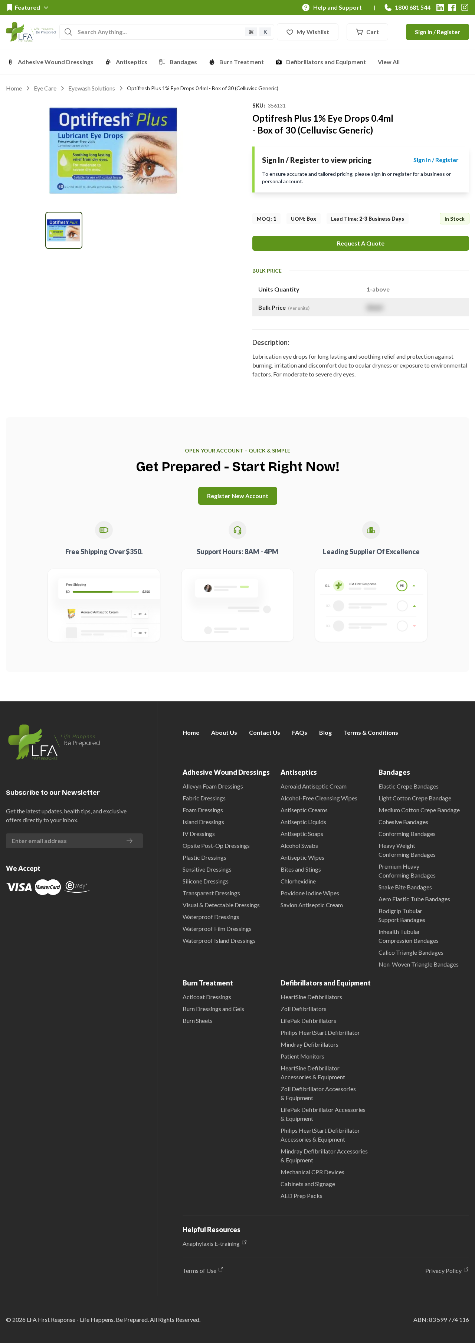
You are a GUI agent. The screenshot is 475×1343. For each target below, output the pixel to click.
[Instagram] (464, 7)
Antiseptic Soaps (302, 833)
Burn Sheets (198, 1020)
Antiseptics (131, 61)
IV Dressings (199, 833)
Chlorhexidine (298, 881)
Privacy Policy (443, 1270)
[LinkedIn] (440, 7)
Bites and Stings (301, 869)
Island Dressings (203, 821)
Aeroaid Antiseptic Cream (314, 786)
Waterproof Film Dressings (217, 928)
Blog (325, 732)
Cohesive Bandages (403, 821)
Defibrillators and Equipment (326, 61)
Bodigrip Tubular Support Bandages (402, 915)
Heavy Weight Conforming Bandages (407, 850)
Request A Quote (360, 243)
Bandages (183, 61)
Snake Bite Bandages (405, 887)
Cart (372, 31)
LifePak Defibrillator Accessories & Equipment (323, 1114)
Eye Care (45, 88)
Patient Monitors (302, 1056)
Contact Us (264, 732)
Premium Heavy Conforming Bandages (407, 871)
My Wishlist (313, 31)
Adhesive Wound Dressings (56, 61)
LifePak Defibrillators (308, 1020)
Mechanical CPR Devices (312, 1171)
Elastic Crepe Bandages (409, 786)
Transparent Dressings (211, 892)
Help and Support (337, 7)
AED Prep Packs (301, 1195)
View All (389, 61)
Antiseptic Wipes (302, 857)
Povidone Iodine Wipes (310, 892)
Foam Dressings (203, 809)
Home (14, 88)
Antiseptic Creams (304, 809)
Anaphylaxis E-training (211, 1243)
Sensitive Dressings (207, 869)
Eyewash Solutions (91, 88)
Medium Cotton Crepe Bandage (419, 809)
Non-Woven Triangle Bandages (419, 964)
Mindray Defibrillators (309, 1044)
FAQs (299, 732)
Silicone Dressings (206, 881)
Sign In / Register (437, 31)
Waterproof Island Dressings (219, 940)
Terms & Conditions (371, 732)
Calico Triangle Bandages (411, 952)
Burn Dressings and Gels (213, 1008)
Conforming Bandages (407, 833)
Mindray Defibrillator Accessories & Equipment (324, 1155)
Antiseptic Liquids (303, 821)
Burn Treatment (241, 61)
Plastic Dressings (204, 857)
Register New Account (237, 495)
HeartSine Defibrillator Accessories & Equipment (313, 1072)
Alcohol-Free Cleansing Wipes (319, 797)
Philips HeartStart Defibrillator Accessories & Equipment (320, 1135)
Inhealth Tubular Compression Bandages (409, 936)
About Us (224, 732)
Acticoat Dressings (207, 996)
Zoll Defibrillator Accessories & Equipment (318, 1093)
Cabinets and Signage (308, 1183)
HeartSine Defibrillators (311, 996)
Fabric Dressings (204, 797)
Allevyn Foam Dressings (213, 786)
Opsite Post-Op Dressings (216, 845)
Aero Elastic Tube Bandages (414, 898)
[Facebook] (452, 7)
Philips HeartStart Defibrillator (320, 1032)
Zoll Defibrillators (304, 1008)
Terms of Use (199, 1270)
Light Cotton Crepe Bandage (415, 797)
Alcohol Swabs (299, 845)
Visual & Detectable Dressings (221, 904)
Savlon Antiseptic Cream (312, 904)
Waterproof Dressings (211, 916)
